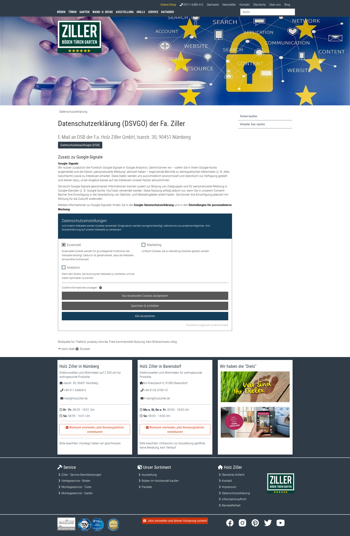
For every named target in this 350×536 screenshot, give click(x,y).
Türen (72, 12)
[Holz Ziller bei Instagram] (242, 523)
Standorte (259, 5)
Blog (287, 5)
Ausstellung (125, 12)
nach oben (68, 349)
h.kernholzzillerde (156, 398)
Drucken (84, 349)
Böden (61, 12)
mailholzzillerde (75, 398)
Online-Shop (168, 5)
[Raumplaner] (255, 422)
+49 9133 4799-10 (156, 390)
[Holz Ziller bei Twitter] (267, 523)
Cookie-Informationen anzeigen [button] (80, 287)
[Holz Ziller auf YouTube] (280, 523)
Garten (84, 12)
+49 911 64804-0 (75, 390)
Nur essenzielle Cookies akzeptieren (145, 296)
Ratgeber (167, 12)
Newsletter (229, 5)
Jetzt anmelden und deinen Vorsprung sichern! (176, 521)
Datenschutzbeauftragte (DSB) (80, 145)
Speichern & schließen (145, 306)
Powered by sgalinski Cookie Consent (207, 325)
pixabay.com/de (97, 342)
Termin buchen (248, 116)
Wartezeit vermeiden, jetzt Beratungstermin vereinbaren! (96, 429)
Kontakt (245, 5)
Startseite (213, 5)
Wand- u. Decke (102, 12)
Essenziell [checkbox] (74, 245)
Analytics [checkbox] (73, 267)
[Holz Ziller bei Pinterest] (255, 523)
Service (153, 12)
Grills (141, 12)
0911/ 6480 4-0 (193, 5)
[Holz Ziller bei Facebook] (229, 523)
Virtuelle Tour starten (252, 124)
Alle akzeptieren (145, 316)
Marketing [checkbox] (154, 245)
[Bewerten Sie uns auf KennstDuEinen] (113, 525)
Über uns (275, 5)
